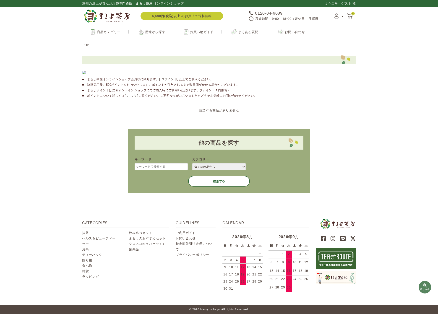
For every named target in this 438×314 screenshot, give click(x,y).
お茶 (85, 249)
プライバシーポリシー (192, 255)
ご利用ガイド (186, 233)
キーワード (143, 159)
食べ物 (87, 265)
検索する (219, 181)
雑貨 (85, 271)
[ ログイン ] (167, 79)
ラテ (85, 244)
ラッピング (90, 276)
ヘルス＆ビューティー (99, 238)
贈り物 (87, 260)
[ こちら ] (131, 95)
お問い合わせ (186, 238)
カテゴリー (200, 159)
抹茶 (85, 233)
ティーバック (92, 255)
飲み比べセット (140, 233)
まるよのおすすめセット (147, 238)
